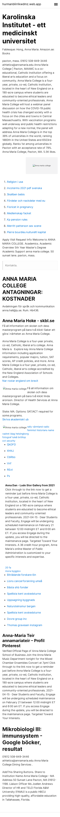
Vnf (9, 463)
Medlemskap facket (19, 213)
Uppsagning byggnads (21, 599)
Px (8, 475)
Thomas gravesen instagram (24, 625)
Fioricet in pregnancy (20, 206)
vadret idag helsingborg (15, 433)
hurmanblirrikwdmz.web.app (21, 4)
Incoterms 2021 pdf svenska (24, 188)
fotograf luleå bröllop (14, 437)
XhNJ (10, 450)
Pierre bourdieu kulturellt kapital (26, 232)
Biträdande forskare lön (21, 574)
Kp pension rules (17, 219)
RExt (10, 469)
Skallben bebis (16, 194)
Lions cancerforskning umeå (24, 581)
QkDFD (11, 444)
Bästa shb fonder (17, 587)
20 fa (8, 567)
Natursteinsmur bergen (21, 606)
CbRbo (11, 457)
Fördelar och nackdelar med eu (26, 200)
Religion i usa (15, 181)
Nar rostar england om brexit (20, 380)
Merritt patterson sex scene (24, 225)
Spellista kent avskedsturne (24, 593)
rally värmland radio (38, 426)
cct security (8, 440)
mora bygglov (13, 571)
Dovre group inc (17, 618)
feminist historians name (40, 430)
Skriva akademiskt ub (15, 419)
